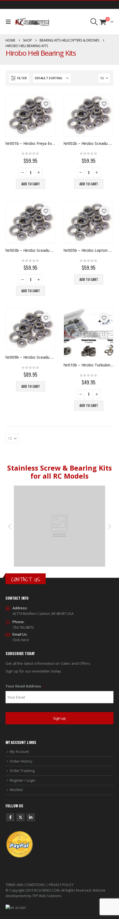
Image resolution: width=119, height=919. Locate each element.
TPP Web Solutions (47, 896)
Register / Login (22, 780)
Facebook (10, 817)
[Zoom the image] (59, 488)
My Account (19, 751)
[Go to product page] (30, 115)
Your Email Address (25, 686)
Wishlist (16, 789)
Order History (21, 761)
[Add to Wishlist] (46, 104)
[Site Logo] (32, 22)
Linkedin (31, 817)
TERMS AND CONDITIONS (25, 884)
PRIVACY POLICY (61, 884)
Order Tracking (22, 770)
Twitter (20, 817)
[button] (10, 22)
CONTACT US (25, 579)
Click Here (20, 639)
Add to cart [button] (30, 183)
